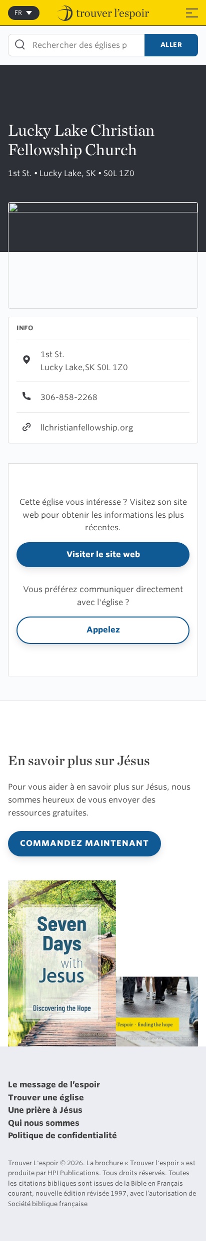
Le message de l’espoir (54, 1084)
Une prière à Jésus (45, 1110)
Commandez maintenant (84, 843)
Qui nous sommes (44, 1123)
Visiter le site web (103, 554)
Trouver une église (46, 1097)
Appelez (103, 629)
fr (18, 12)
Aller (171, 44)
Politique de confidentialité (62, 1135)
